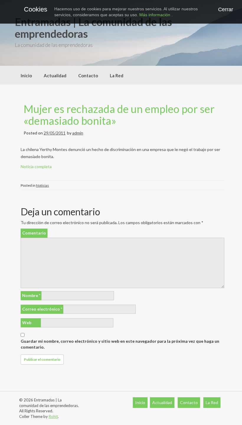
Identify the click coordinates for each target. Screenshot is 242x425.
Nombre (31, 295)
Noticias (42, 185)
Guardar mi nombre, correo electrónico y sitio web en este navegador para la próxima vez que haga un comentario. (120, 344)
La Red (116, 75)
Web (26, 322)
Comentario (34, 232)
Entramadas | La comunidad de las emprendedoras (93, 27)
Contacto (88, 75)
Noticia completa (36, 166)
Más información (155, 14)
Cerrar (225, 9)
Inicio (26, 75)
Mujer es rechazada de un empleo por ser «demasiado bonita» (119, 114)
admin (77, 132)
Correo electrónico (42, 308)
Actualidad (55, 75)
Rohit (53, 416)
